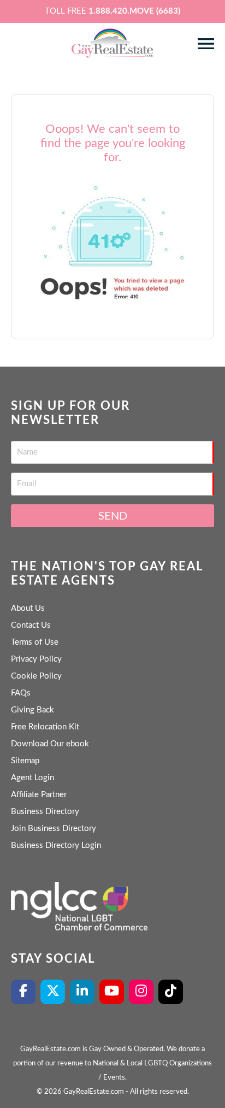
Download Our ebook (50, 744)
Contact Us (31, 625)
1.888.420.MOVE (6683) (134, 11)
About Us (28, 608)
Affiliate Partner (39, 795)
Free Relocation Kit (45, 727)
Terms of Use (34, 642)
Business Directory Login (56, 845)
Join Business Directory (53, 828)
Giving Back (32, 710)
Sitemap (25, 761)
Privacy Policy (36, 659)
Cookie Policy (36, 676)
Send (112, 516)
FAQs (21, 693)
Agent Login (32, 778)
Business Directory (45, 812)
